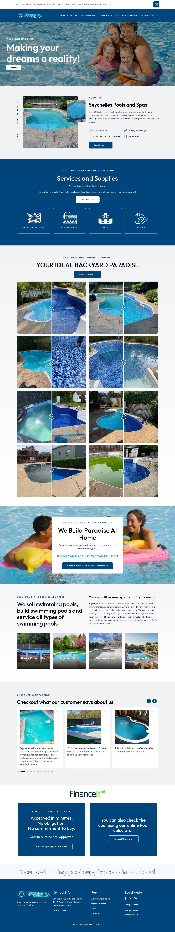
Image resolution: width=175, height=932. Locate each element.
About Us (64, 15)
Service (141, 227)
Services (73, 15)
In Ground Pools (69, 227)
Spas (105, 227)
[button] (19, 771)
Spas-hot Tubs (105, 15)
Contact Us (144, 15)
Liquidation (132, 15)
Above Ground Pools (33, 227)
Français (153, 15)
